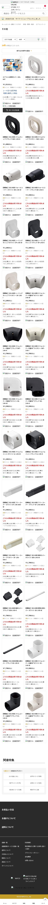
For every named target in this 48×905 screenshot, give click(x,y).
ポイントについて (7, 866)
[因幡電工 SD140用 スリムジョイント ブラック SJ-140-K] (35, 454)
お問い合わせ (29, 860)
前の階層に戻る (13, 776)
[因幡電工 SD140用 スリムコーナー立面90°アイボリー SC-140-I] (35, 717)
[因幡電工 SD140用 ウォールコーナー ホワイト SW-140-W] (12, 191)
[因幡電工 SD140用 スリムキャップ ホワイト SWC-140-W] (35, 83)
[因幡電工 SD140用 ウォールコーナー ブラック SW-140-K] (35, 191)
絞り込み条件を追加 (23, 51)
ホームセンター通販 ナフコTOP (11, 24)
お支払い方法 (8, 809)
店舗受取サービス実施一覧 (10, 846)
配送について (6, 858)
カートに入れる (14, 110)
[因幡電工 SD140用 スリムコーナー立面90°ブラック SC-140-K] (12, 717)
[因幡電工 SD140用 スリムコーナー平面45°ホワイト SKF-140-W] (35, 296)
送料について (8, 826)
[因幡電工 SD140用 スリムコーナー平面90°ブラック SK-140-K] (35, 402)
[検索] (43, 13)
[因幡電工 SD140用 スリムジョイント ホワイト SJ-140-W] (12, 454)
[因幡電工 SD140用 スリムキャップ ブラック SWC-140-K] (12, 139)
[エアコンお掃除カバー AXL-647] (12, 83)
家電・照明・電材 (28, 24)
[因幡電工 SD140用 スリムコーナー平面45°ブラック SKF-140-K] (12, 349)
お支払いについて (7, 854)
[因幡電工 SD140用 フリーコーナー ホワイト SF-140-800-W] (12, 506)
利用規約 (28, 842)
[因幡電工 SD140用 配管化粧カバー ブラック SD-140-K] (12, 664)
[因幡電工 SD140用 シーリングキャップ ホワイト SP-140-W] (12, 244)
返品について (6, 862)
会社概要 (28, 857)
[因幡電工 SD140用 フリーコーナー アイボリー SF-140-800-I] (12, 558)
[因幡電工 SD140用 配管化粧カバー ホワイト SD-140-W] (35, 611)
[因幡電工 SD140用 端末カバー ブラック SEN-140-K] (12, 611)
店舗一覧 (5, 842)
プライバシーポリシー (32, 853)
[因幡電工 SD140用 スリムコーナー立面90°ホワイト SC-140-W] (35, 664)
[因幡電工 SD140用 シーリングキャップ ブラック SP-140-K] (35, 244)
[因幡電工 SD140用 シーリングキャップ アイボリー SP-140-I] (12, 296)
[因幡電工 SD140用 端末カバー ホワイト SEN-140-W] (35, 558)
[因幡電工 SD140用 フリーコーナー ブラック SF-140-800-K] (35, 506)
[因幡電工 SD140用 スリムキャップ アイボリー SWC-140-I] (35, 139)
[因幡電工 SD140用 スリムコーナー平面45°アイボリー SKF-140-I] (35, 349)
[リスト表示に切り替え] (43, 39)
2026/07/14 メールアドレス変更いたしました (23, 19)
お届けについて (9, 818)
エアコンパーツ (40, 24)
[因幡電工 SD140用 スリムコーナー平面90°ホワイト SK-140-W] (12, 402)
